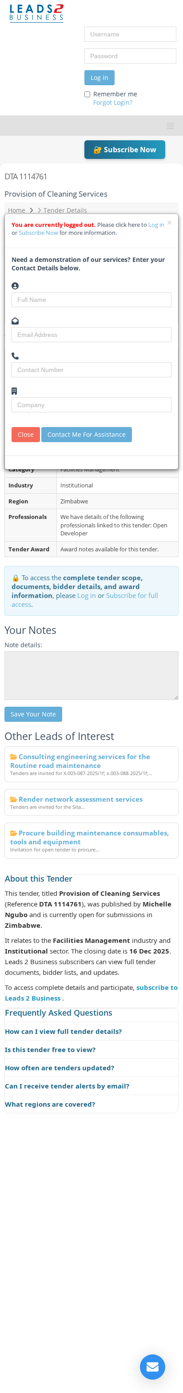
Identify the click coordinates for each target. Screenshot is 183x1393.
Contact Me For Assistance (87, 434)
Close (26, 434)
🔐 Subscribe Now (124, 149)
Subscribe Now (39, 233)
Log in (99, 77)
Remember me (115, 98)
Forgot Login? (112, 102)
